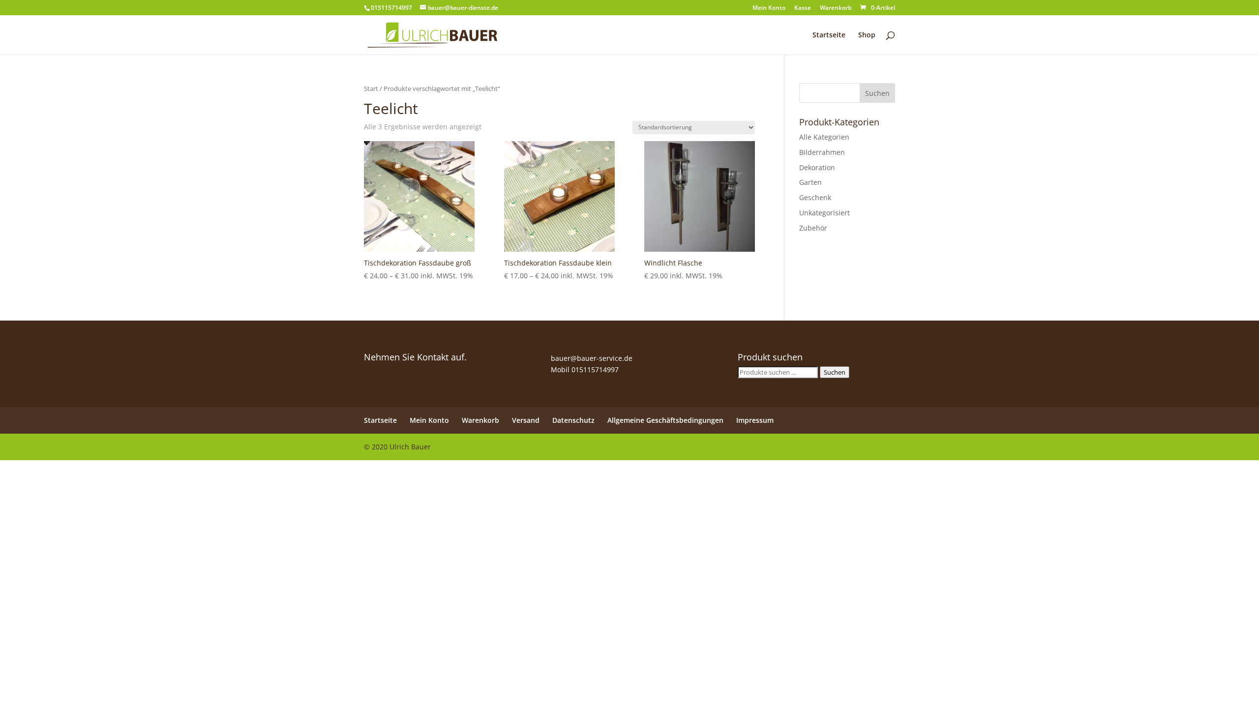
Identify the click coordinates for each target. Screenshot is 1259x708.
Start (371, 88)
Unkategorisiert (824, 212)
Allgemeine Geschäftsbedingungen (665, 420)
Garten (810, 182)
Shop (866, 35)
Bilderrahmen (822, 152)
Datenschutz (573, 420)
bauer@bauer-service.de (591, 358)
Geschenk (815, 197)
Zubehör (813, 228)
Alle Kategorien (824, 137)
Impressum (755, 420)
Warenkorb (835, 8)
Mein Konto (768, 8)
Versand (526, 420)
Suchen (834, 372)
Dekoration (817, 167)
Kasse (802, 8)
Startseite (828, 35)
